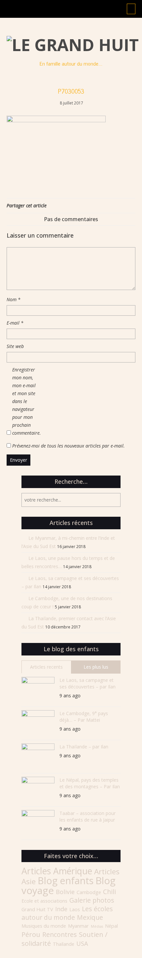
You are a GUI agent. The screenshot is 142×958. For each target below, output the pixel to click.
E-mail (15, 323)
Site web (15, 346)
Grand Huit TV (37, 909)
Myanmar (78, 926)
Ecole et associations (44, 901)
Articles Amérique (56, 871)
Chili (109, 891)
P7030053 (71, 91)
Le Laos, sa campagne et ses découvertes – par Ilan (87, 683)
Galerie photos (91, 900)
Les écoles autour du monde (67, 913)
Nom (13, 299)
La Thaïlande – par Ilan (83, 746)
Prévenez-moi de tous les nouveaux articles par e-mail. (68, 446)
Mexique (90, 917)
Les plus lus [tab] (96, 667)
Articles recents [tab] (46, 667)
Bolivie (65, 892)
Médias (97, 926)
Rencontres (59, 934)
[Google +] (123, 205)
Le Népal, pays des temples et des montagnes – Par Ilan (89, 783)
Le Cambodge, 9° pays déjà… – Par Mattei (83, 716)
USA (82, 943)
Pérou (30, 934)
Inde (61, 909)
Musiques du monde (43, 926)
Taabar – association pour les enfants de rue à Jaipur (87, 816)
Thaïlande (63, 944)
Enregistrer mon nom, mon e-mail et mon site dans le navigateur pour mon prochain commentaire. (25, 401)
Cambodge (89, 892)
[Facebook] (107, 205)
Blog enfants (65, 880)
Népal (111, 926)
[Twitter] (115, 205)
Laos (74, 909)
